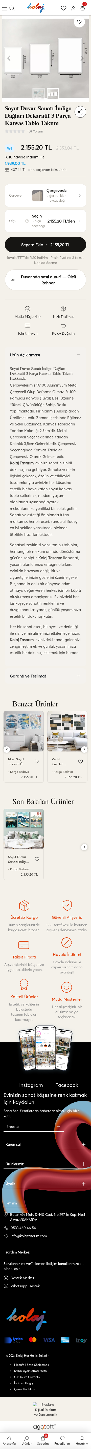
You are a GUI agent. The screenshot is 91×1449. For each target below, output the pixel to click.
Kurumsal (13, 1144)
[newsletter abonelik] (58, 1126)
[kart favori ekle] (37, 761)
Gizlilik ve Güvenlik (27, 1377)
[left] (7, 749)
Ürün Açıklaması (25, 354)
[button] (8, 58)
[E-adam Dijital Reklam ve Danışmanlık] (45, 1409)
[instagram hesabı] (45, 1063)
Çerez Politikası (24, 1389)
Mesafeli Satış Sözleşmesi (32, 1365)
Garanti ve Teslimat (28, 675)
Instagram (30, 1085)
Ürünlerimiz (15, 1164)
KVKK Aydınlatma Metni (31, 1371)
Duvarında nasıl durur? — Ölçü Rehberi (48, 279)
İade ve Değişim (25, 1383)
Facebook (66, 1085)
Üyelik (10, 1183)
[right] (84, 749)
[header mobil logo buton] (36, 7)
